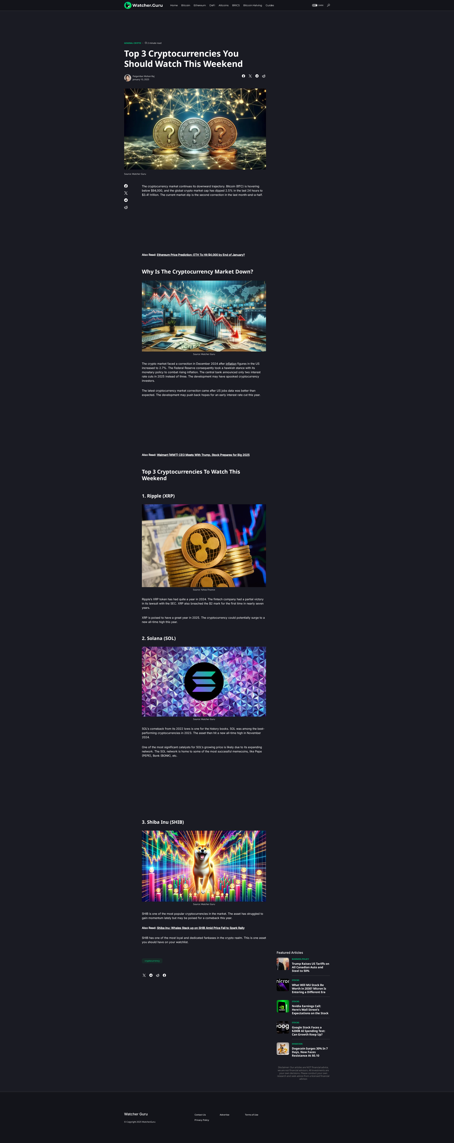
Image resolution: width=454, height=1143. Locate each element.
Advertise (224, 1114)
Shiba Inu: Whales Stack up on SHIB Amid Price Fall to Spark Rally (201, 928)
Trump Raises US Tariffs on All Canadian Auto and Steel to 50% (310, 967)
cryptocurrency (152, 960)
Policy (305, 959)
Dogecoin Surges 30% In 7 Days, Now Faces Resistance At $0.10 (310, 1052)
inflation (231, 363)
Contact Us (200, 1114)
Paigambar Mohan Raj (143, 76)
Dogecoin (297, 1043)
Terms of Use (251, 1114)
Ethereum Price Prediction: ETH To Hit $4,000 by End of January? (201, 254)
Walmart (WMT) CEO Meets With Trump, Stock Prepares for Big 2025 (203, 455)
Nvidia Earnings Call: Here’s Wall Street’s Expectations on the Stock (310, 1009)
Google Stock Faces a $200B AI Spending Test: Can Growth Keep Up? (308, 1031)
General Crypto (132, 43)
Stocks (295, 980)
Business (296, 959)
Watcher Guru (136, 1114)
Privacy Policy (202, 1120)
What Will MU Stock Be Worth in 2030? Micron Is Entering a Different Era (309, 988)
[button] (317, 5)
